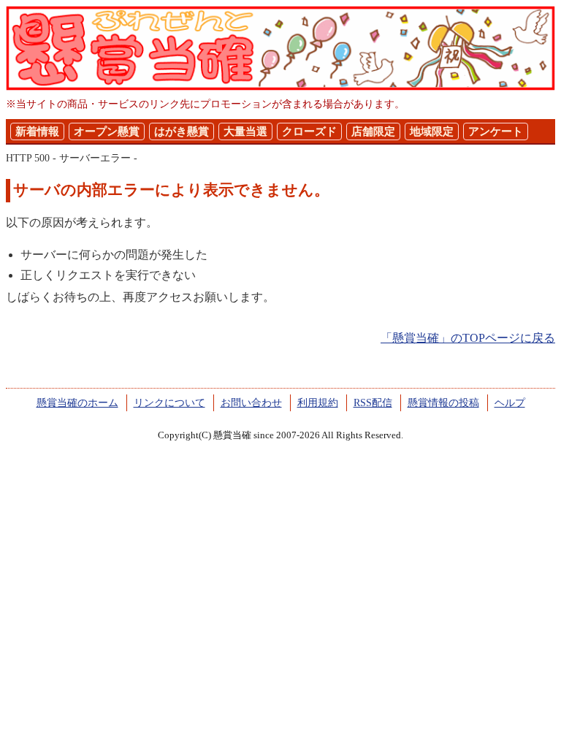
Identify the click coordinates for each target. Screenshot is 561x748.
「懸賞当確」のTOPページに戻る (468, 338)
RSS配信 (373, 402)
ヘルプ (510, 402)
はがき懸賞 (181, 131)
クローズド (309, 131)
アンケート (495, 131)
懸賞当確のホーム (77, 402)
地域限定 (432, 131)
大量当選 (245, 131)
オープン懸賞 (107, 131)
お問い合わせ (251, 402)
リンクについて (169, 402)
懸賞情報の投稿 (443, 402)
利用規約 (317, 402)
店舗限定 (373, 131)
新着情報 (37, 131)
